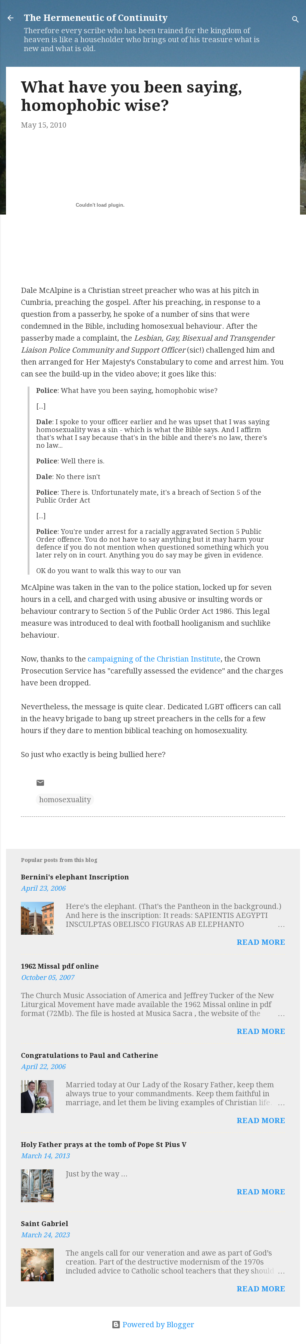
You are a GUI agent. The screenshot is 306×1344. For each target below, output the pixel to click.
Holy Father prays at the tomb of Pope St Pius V (104, 1144)
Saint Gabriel (44, 1224)
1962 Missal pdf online (60, 966)
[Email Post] (40, 784)
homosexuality (65, 799)
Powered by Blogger (157, 1324)
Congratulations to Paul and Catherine (89, 1055)
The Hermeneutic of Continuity (96, 18)
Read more (261, 942)
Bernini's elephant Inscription (75, 877)
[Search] (295, 20)
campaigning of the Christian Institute (154, 658)
